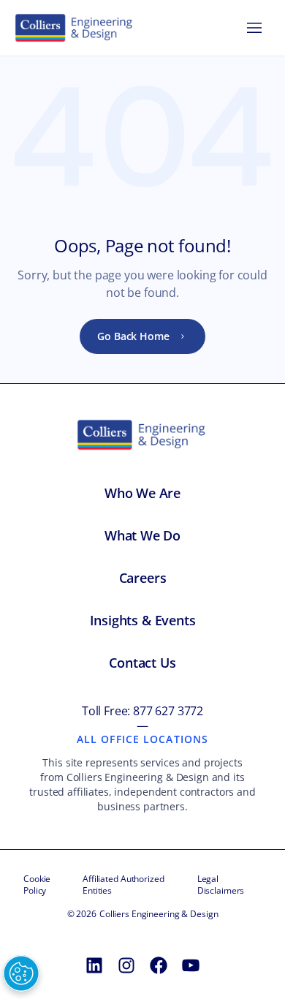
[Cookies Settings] (21, 973)
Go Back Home (133, 336)
